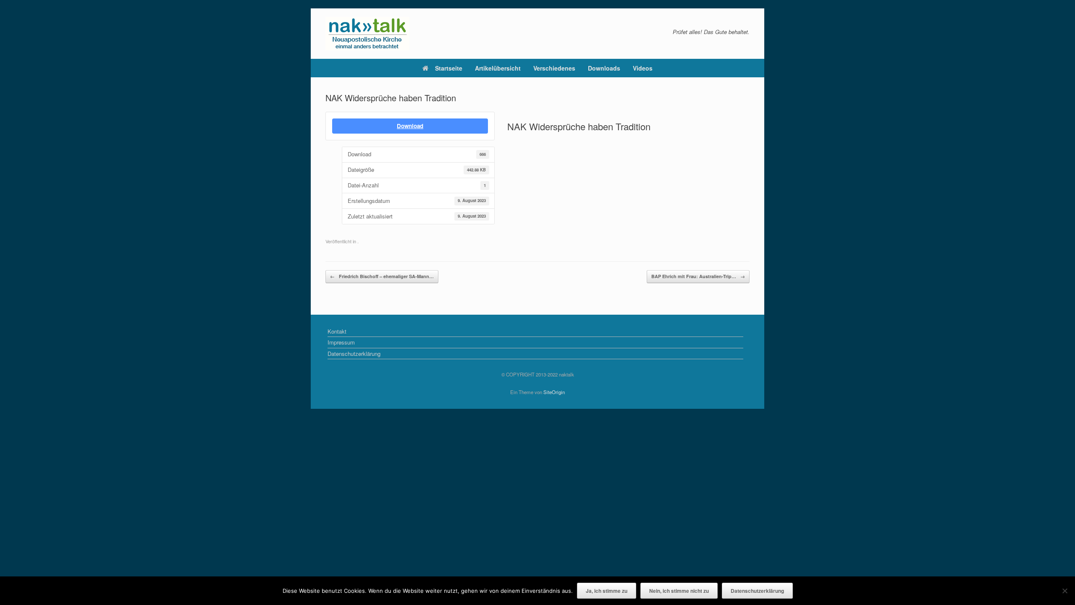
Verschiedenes (554, 68)
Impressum (341, 342)
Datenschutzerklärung (354, 354)
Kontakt (337, 331)
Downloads (604, 68)
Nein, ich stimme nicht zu (679, 590)
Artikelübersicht (498, 68)
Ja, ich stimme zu (606, 590)
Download (410, 126)
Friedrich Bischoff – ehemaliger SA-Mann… (382, 276)
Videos (643, 68)
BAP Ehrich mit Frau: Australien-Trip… (698, 276)
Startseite (448, 68)
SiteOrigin (554, 392)
